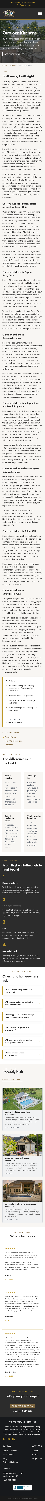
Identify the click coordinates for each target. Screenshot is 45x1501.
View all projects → (12, 1080)
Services (13, 65)
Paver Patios (10, 737)
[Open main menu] (40, 13)
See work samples (14, 54)
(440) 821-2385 (14, 722)
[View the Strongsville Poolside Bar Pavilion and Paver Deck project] (22, 1201)
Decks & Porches (10, 1450)
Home (4, 65)
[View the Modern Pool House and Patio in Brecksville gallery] (22, 1109)
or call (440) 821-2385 (22, 1411)
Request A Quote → (22, 1406)
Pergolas (9, 744)
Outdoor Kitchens (10, 1462)
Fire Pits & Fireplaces (14, 741)
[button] (23, 990)
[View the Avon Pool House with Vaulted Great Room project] (22, 1155)
